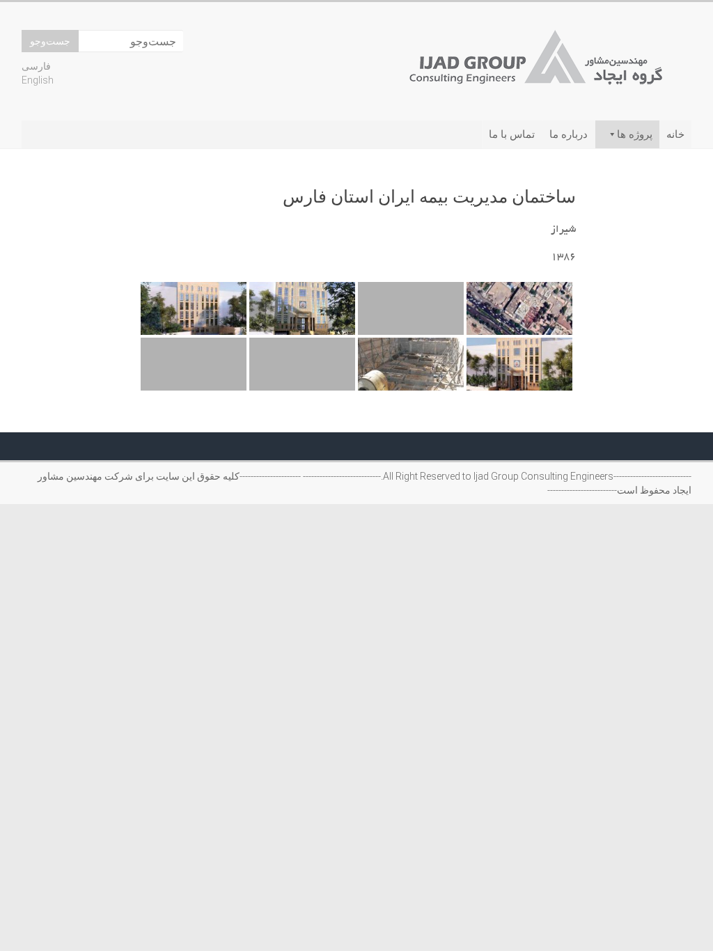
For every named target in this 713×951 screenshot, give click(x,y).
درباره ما (568, 134)
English (38, 80)
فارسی (36, 66)
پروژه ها (634, 134)
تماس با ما (512, 134)
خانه (675, 134)
